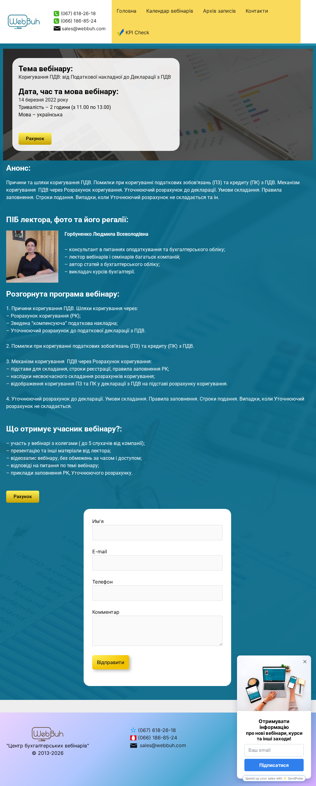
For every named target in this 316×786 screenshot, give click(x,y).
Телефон (102, 582)
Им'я (98, 521)
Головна (126, 11)
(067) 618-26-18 (78, 13)
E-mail (99, 551)
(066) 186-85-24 (78, 21)
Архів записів (219, 11)
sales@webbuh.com (84, 28)
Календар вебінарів (169, 11)
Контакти (257, 11)
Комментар (105, 612)
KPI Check (137, 32)
